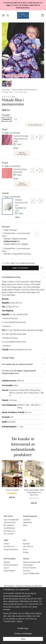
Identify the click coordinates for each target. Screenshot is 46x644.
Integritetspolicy (11, 549)
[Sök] (8, 15)
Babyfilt (6, 119)
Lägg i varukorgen (12, 133)
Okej (23, 639)
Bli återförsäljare (11, 565)
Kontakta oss (9, 531)
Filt (15, 119)
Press (25, 549)
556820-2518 (34, 573)
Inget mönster (10, 230)
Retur (25, 525)
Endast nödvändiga (23, 634)
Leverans (27, 520)
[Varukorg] (42, 15)
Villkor (25, 244)
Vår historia (28, 546)
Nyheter (26, 544)
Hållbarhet (27, 522)
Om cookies (9, 534)
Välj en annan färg (22, 153)
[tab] (23, 277)
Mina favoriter (10, 522)
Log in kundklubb (11, 520)
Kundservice (9, 546)
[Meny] (3, 15)
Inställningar (23, 628)
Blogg (25, 552)
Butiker (7, 562)
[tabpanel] (23, 317)
